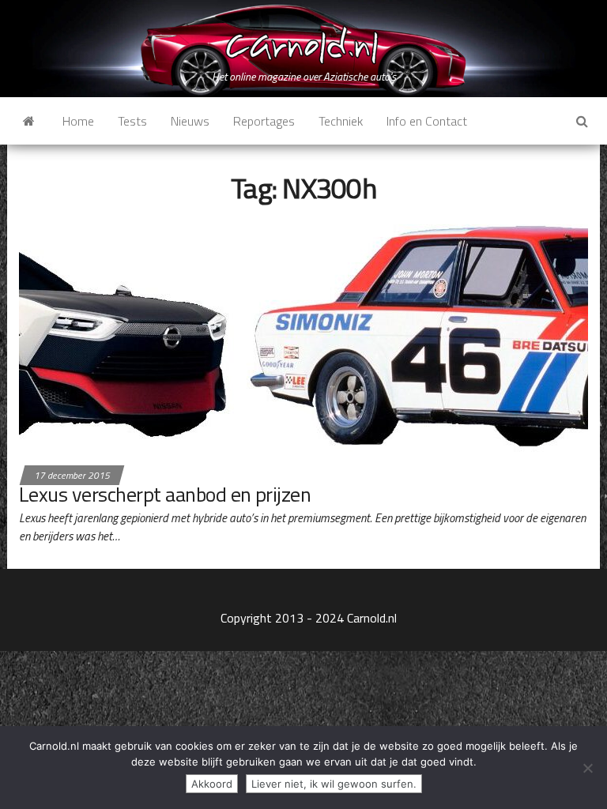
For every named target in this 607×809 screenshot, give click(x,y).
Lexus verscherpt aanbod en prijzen (165, 494)
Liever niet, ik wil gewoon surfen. (334, 783)
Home (78, 120)
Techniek (341, 120)
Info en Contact (426, 120)
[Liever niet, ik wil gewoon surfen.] (587, 768)
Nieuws (190, 120)
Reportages (264, 120)
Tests (132, 120)
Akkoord (211, 783)
